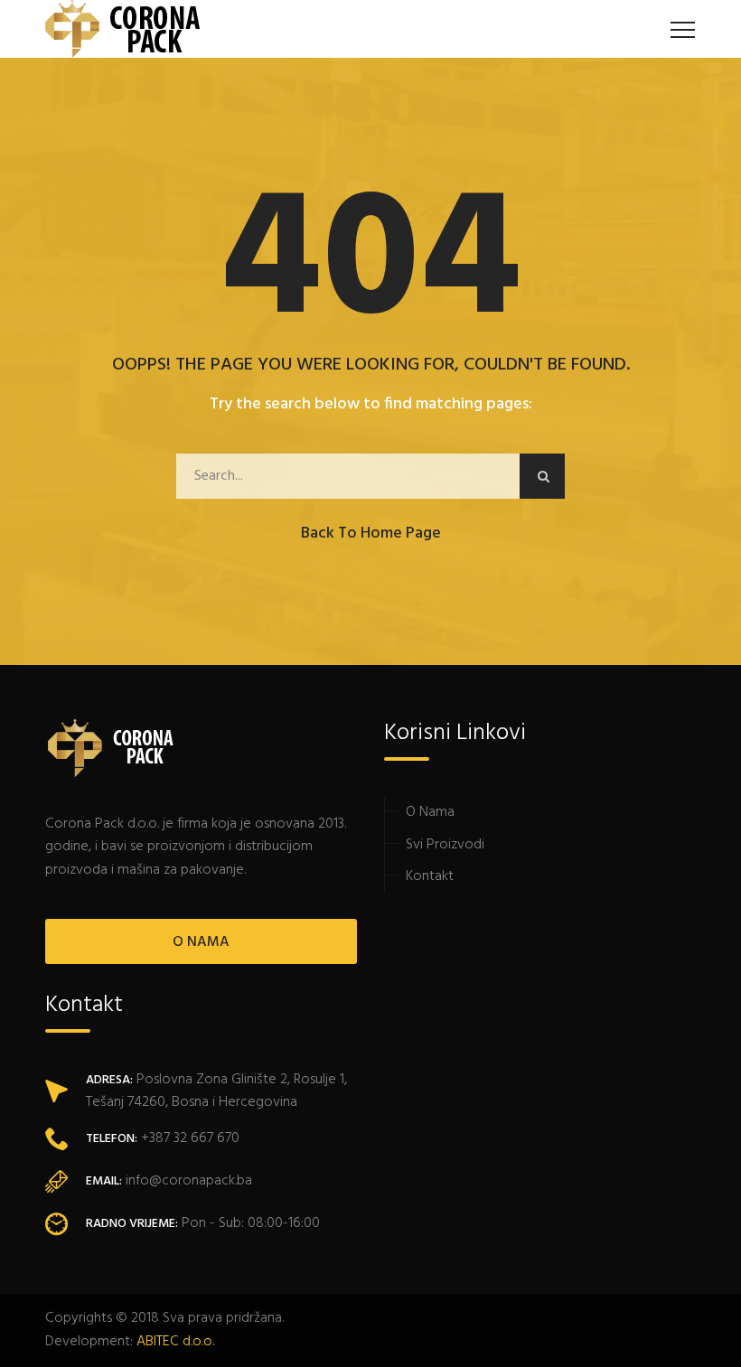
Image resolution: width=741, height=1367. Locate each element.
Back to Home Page (371, 533)
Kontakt (430, 876)
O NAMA (201, 942)
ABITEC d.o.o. (175, 1341)
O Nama (430, 812)
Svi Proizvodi (445, 845)
